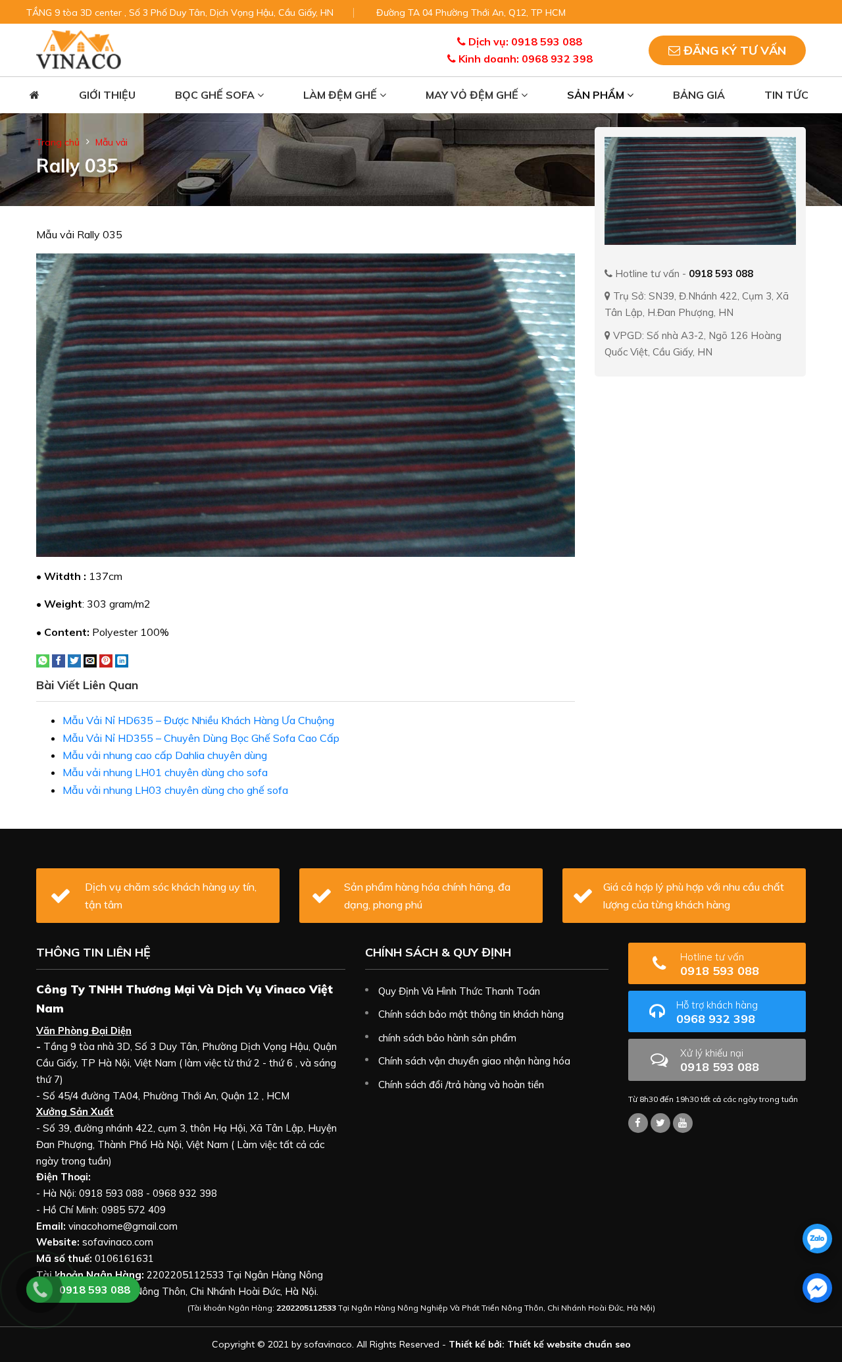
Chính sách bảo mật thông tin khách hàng (471, 1014)
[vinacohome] (660, 1123)
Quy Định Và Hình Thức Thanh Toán (459, 991)
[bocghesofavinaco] (638, 1123)
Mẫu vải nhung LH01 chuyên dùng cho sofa (165, 772)
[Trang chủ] (34, 95)
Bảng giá (699, 94)
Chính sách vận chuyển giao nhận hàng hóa (474, 1061)
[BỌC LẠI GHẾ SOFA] (78, 48)
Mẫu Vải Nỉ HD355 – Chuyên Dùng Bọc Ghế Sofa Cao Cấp (200, 738)
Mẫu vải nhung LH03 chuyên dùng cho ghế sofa (175, 790)
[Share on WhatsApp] (42, 659)
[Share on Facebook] (58, 659)
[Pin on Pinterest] (105, 659)
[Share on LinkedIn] (121, 659)
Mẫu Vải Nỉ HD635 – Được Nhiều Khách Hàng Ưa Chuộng (198, 720)
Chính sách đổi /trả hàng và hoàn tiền (461, 1084)
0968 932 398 (717, 1012)
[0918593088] (817, 1238)
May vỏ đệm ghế (473, 94)
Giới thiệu (107, 94)
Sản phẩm (597, 94)
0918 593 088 (719, 964)
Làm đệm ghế (341, 94)
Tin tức (786, 94)
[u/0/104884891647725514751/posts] (683, 1123)
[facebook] (817, 1288)
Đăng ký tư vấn (733, 50)
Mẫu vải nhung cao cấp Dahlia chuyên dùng (164, 755)
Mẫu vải (111, 142)
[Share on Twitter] (74, 659)
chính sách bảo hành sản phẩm (447, 1038)
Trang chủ (58, 142)
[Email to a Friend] (90, 659)
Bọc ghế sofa (216, 94)
